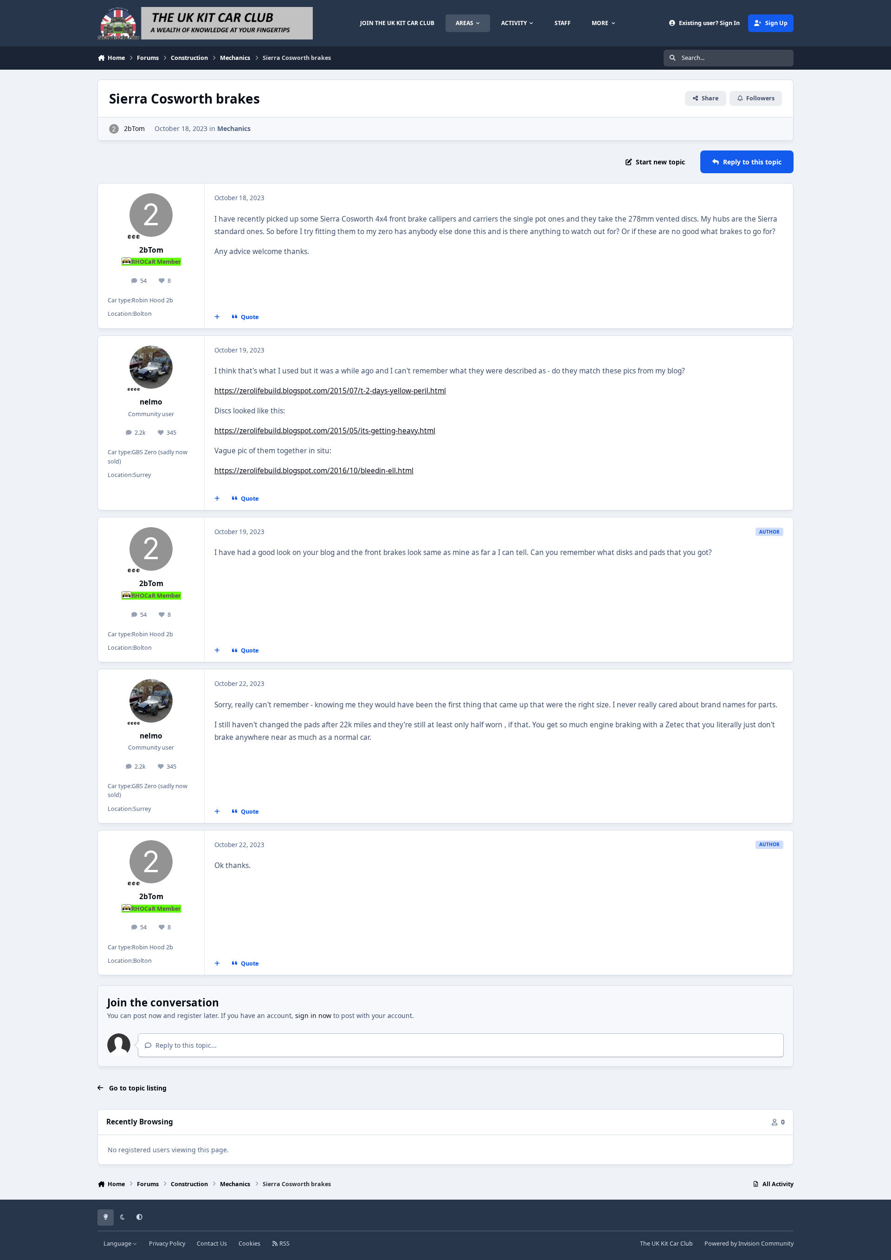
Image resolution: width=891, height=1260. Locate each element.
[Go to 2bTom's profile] (114, 129)
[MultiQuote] (217, 316)
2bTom (134, 128)
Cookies (249, 1243)
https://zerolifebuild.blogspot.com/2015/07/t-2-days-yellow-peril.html (330, 391)
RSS (284, 1243)
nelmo (151, 402)
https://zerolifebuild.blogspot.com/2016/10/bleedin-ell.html (313, 471)
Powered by (749, 1243)
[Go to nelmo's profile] (151, 367)
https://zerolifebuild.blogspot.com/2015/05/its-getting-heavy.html (324, 431)
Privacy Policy (167, 1243)
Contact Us (212, 1243)
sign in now (313, 1015)
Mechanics (234, 128)
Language (118, 1243)
